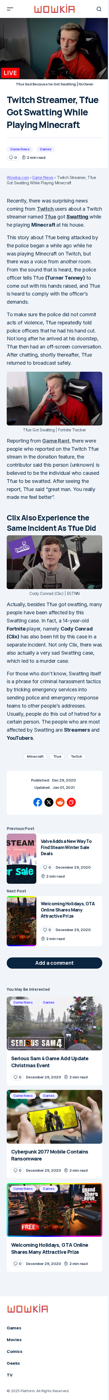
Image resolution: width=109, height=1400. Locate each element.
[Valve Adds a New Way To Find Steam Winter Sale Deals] (21, 859)
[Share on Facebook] (37, 802)
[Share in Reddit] (60, 802)
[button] (10, 9)
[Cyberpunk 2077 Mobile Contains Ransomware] (54, 1117)
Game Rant (55, 441)
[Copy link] (71, 802)
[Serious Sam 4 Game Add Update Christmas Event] (54, 1023)
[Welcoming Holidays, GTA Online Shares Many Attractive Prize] (21, 921)
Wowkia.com (18, 177)
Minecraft (35, 756)
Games (45, 149)
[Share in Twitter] (48, 802)
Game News (20, 149)
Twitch (46, 209)
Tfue (50, 217)
